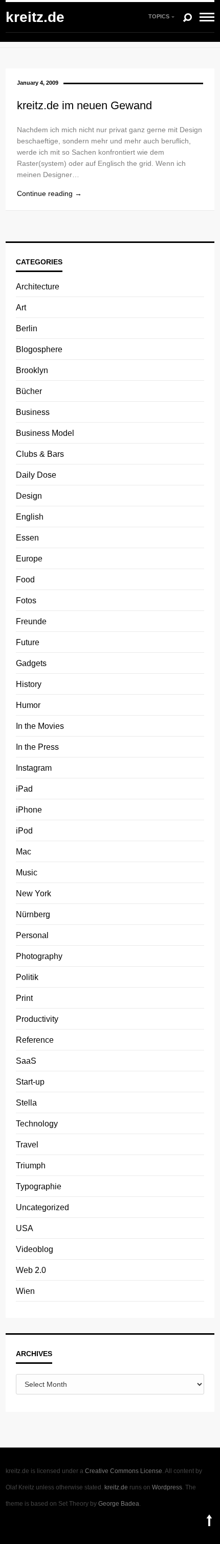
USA (24, 1228)
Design (29, 496)
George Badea (118, 1503)
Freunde (31, 621)
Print (24, 998)
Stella (26, 1102)
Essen (27, 537)
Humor (28, 705)
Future (27, 642)
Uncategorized (42, 1207)
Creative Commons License (123, 1471)
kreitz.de (35, 17)
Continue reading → (49, 193)
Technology (37, 1123)
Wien (25, 1291)
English (29, 516)
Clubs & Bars (40, 454)
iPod (24, 830)
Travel (27, 1144)
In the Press (37, 747)
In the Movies (40, 726)
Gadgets (31, 663)
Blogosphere (39, 349)
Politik (27, 977)
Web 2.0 (31, 1270)
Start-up (30, 1081)
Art (21, 307)
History (28, 684)
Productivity (37, 1019)
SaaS (26, 1061)
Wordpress (167, 1487)
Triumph (31, 1165)
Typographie (38, 1186)
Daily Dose (36, 475)
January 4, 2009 (37, 83)
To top (209, 1520)
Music (26, 872)
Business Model (45, 433)
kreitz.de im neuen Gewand (84, 105)
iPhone (29, 809)
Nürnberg (33, 914)
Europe (29, 558)
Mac (23, 851)
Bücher (29, 391)
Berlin (26, 328)
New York (33, 893)
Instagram (34, 768)
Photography (39, 956)
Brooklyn (32, 370)
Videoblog (34, 1249)
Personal (32, 935)
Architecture (37, 286)
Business (33, 412)
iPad (24, 789)
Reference (35, 1040)
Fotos (26, 600)
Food (25, 579)
